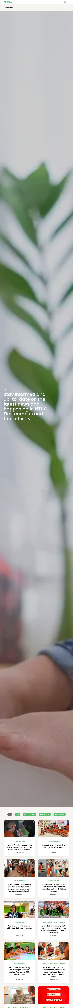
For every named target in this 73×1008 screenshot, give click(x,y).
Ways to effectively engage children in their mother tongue (19, 927)
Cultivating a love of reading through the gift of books (53, 846)
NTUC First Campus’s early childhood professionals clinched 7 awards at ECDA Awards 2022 (19, 971)
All (10, 814)
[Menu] (68, 2)
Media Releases (44, 814)
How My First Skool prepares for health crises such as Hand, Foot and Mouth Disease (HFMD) (19, 847)
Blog (17, 814)
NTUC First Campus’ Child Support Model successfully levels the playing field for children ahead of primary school (54, 972)
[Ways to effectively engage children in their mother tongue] (19, 909)
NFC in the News (59, 814)
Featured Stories (29, 814)
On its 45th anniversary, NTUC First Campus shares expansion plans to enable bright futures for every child (54, 929)
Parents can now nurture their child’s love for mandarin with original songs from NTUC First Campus (54, 887)
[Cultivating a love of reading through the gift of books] (53, 828)
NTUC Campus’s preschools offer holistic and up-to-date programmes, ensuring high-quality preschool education (19, 887)
